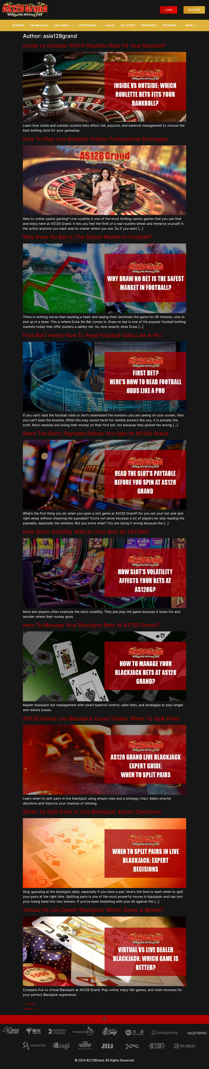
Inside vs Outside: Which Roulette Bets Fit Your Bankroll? (94, 45)
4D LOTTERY (128, 25)
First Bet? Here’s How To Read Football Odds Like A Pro (92, 335)
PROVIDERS (169, 25)
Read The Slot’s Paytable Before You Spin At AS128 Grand (96, 433)
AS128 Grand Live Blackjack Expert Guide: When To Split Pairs (101, 718)
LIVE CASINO (61, 25)
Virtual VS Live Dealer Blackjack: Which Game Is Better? (93, 910)
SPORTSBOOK (87, 25)
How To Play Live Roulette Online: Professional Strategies (95, 139)
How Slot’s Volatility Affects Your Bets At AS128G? (86, 532)
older (29, 1004)
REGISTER (18, 25)
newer (29, 1008)
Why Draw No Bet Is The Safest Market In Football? (87, 237)
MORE (189, 25)
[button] (168, 10)
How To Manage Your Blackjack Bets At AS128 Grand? (91, 625)
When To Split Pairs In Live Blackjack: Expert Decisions (92, 812)
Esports (110, 25)
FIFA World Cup (39, 25)
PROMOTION (148, 25)
